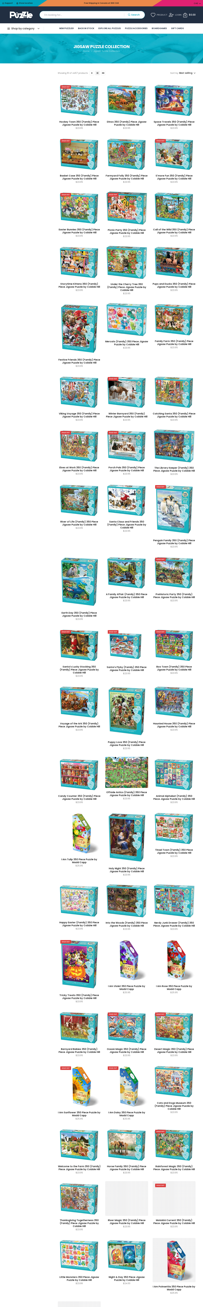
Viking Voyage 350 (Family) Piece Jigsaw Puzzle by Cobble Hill (79, 415)
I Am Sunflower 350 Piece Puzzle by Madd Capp (79, 1114)
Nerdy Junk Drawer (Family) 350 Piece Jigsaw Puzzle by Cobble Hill (174, 924)
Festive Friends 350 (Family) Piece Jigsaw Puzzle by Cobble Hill (79, 361)
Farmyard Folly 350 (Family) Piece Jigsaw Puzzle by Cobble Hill (127, 177)
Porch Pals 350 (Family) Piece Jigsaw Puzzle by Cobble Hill (126, 469)
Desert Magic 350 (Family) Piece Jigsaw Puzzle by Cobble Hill (174, 1051)
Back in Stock (86, 28)
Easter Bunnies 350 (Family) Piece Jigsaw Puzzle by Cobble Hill (79, 231)
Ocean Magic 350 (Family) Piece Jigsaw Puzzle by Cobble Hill (126, 1051)
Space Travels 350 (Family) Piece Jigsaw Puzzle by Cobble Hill (174, 123)
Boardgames (159, 28)
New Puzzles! (66, 28)
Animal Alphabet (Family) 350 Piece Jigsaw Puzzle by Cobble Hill (174, 798)
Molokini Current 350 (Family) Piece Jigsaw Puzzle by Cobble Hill (174, 1222)
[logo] (21, 15)
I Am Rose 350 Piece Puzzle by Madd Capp (174, 988)
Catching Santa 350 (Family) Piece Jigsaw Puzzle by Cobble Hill (174, 415)
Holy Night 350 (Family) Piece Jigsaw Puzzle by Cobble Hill (127, 870)
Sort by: (174, 73)
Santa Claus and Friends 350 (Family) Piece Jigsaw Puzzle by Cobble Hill (126, 524)
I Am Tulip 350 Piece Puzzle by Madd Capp (79, 861)
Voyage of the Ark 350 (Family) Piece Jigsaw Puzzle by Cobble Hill (79, 725)
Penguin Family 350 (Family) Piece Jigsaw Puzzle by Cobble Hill (174, 542)
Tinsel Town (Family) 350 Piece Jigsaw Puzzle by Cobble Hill (174, 851)
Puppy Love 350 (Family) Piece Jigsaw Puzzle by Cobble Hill (126, 744)
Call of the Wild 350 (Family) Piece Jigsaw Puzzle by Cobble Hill (174, 231)
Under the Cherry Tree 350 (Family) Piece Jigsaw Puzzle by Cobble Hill (126, 287)
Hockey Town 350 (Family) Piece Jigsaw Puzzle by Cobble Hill (79, 123)
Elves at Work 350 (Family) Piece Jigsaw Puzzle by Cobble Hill (79, 469)
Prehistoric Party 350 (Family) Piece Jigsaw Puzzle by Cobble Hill (174, 596)
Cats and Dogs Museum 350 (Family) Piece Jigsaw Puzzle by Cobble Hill (174, 1106)
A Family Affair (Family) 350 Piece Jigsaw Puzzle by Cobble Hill (126, 596)
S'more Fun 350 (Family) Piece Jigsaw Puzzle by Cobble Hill (174, 177)
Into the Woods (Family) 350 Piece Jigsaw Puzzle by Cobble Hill (127, 924)
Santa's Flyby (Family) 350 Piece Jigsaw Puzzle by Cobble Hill (127, 669)
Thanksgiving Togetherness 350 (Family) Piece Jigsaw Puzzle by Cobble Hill (79, 1223)
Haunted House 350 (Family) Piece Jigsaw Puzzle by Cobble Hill (174, 725)
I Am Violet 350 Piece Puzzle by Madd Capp (126, 988)
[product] (79, 100)
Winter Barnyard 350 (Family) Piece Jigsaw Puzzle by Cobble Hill (126, 415)
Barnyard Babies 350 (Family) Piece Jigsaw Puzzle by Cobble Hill (79, 1051)
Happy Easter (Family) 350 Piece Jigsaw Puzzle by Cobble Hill (79, 924)
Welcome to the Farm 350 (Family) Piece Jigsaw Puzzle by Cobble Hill (79, 1168)
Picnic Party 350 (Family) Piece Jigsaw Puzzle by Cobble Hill (127, 232)
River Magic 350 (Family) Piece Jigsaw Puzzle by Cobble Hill (126, 1222)
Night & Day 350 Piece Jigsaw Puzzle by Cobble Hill (127, 1279)
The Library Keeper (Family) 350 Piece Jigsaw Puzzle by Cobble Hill (174, 469)
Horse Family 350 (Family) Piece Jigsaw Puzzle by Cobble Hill (126, 1168)
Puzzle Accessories (136, 28)
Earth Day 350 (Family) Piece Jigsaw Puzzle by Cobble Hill (79, 614)
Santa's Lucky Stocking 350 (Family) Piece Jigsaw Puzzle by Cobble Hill (79, 669)
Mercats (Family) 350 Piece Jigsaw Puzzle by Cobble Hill (126, 343)
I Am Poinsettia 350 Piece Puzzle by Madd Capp (174, 1288)
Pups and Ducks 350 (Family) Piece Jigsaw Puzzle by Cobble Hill (174, 285)
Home (86, 51)
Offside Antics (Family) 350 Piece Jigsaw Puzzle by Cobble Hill (126, 794)
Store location (26, 3)
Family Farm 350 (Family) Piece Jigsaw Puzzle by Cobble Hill (174, 343)
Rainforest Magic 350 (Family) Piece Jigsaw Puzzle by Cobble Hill (174, 1168)
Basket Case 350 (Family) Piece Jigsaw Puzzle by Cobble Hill (79, 177)
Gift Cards (177, 28)
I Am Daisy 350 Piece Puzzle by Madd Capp (126, 1114)
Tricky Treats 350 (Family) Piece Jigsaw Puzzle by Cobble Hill (79, 997)
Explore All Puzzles (109, 28)
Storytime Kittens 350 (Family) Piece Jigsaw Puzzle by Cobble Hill (79, 285)
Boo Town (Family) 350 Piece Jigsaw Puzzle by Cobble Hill (174, 668)
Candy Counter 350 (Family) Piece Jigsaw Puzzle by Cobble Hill (79, 798)
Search (135, 14)
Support (9, 3)
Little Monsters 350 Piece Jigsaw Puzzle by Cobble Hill (79, 1279)
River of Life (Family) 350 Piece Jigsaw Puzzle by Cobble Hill (79, 523)
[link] (92, 73)
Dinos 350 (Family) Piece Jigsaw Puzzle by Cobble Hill (127, 123)
